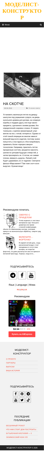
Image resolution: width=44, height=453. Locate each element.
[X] (21, 400)
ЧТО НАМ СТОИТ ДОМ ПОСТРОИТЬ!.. (21, 429)
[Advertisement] (22, 49)
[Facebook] (22, 275)
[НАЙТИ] (41, 24)
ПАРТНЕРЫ (10, 363)
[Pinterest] (21, 393)
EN (22, 290)
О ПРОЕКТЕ (11, 359)
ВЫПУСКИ (10, 367)
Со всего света (34, 108)
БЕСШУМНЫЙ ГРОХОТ (15, 426)
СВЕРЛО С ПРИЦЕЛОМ (25, 216)
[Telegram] (13, 275)
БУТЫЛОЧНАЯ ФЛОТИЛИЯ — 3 (19, 433)
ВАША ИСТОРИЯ (13, 371)
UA (26, 290)
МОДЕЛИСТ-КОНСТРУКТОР (22, 11)
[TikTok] (28, 400)
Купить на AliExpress (22, 334)
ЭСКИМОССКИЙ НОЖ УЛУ (17, 437)
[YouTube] (31, 275)
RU (18, 290)
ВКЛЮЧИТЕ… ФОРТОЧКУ (26, 238)
